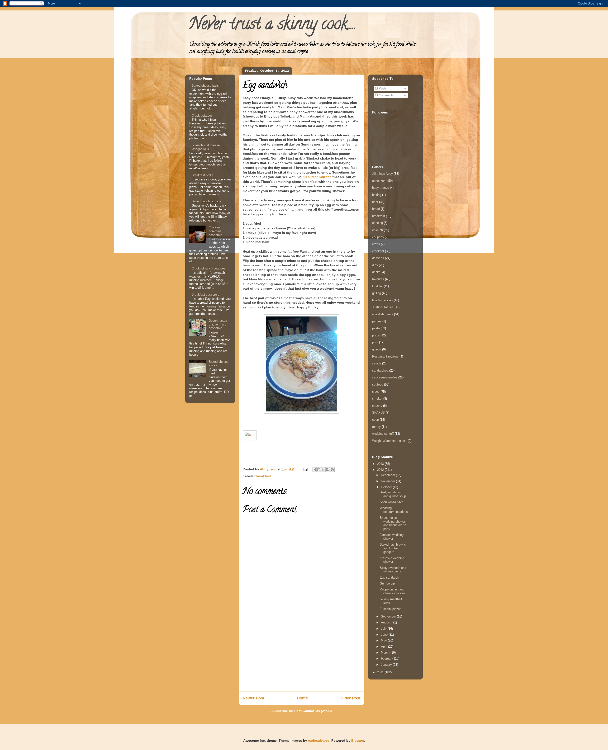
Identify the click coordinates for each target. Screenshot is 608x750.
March (385, 652)
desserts (378, 258)
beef (375, 202)
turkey (376, 427)
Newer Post (253, 698)
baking (376, 195)
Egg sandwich (389, 577)
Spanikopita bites (392, 502)
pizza (376, 335)
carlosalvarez (318, 740)
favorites (378, 279)
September (389, 616)
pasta (376, 328)
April (384, 646)
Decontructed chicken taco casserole (218, 324)
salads (376, 363)
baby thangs (380, 187)
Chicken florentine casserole (215, 231)
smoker (377, 398)
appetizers (379, 181)
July (384, 628)
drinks (376, 272)
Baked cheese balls (205, 85)
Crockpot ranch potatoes (208, 268)
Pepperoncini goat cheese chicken (392, 591)
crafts (376, 244)
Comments (386, 95)
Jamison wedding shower (392, 536)
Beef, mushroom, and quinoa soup (393, 494)
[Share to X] (323, 469)
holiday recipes (382, 300)
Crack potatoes (202, 115)
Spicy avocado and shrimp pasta (393, 569)
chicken (377, 230)
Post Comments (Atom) (313, 711)
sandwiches (380, 370)
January (387, 664)
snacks (377, 405)
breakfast (263, 476)
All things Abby (382, 173)
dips (375, 265)
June (385, 634)
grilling (376, 293)
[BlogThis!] (318, 469)
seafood (377, 384)
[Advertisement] (301, 658)
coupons (378, 237)
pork (375, 342)
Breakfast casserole (205, 294)
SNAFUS (378, 412)
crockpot (378, 251)
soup (375, 419)
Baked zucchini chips (206, 201)
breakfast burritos (317, 177)
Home (302, 698)
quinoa (376, 349)
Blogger (357, 740)
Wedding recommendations (394, 510)
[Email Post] (305, 469)
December (388, 475)
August (386, 622)
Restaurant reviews (385, 356)
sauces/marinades (384, 377)
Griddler (377, 286)
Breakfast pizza (202, 175)
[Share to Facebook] (327, 469)
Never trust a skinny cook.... (272, 25)
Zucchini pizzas (390, 609)
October (387, 487)
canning (377, 223)
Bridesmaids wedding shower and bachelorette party (393, 523)
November (388, 481)
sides (376, 391)
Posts (382, 88)
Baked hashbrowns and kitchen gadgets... (393, 548)
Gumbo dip (387, 583)
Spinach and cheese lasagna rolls (206, 147)
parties (376, 321)
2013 (381, 464)
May (384, 640)
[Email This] (314, 469)
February (387, 658)
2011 (381, 672)
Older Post (350, 698)
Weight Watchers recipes (389, 441)
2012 (381, 470)
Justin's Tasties (383, 307)
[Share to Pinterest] (332, 469)
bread (376, 209)
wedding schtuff (383, 433)
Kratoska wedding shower (392, 560)
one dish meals (382, 314)
